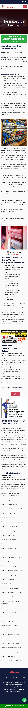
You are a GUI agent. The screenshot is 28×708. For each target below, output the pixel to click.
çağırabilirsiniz (19, 387)
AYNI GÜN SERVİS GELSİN (8, 216)
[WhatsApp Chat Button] (24, 700)
